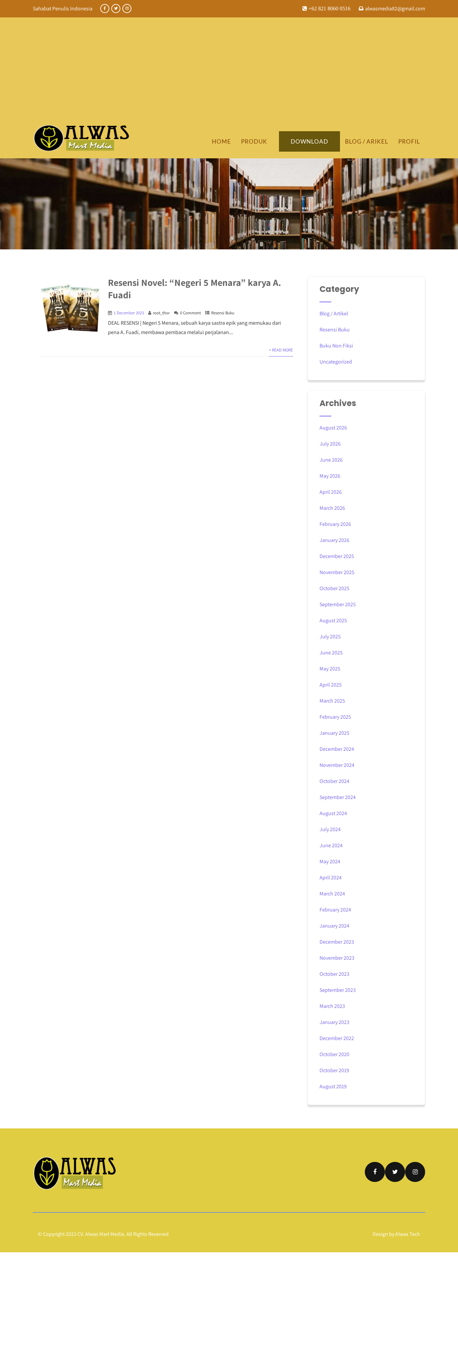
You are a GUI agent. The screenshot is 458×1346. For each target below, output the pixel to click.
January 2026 (334, 540)
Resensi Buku (222, 313)
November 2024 (337, 765)
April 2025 (331, 684)
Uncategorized (336, 361)
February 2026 (335, 524)
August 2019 (333, 1086)
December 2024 (337, 749)
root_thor (161, 313)
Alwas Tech (407, 1234)
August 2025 (333, 620)
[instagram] (126, 8)
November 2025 (337, 572)
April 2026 (331, 491)
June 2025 (331, 652)
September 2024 (338, 797)
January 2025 (334, 732)
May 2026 (330, 475)
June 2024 (331, 845)
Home (221, 141)
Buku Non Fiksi (336, 345)
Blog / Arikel (366, 141)
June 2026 (331, 459)
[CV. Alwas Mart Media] (81, 138)
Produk (254, 141)
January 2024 (334, 925)
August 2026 (333, 427)
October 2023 (334, 973)
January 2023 (334, 1022)
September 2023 (338, 990)
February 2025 (335, 716)
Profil (409, 141)
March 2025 (332, 700)
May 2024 (330, 861)
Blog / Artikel (334, 313)
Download (309, 141)
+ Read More (281, 350)
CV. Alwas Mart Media (100, 1234)
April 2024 (331, 877)
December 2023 (337, 941)
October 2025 (334, 588)
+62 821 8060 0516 (328, 8)
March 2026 (332, 507)
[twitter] (115, 8)
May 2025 (330, 668)
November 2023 (337, 957)
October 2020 (334, 1054)
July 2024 (330, 829)
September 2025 (338, 604)
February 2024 (335, 909)
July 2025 (330, 636)
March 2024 (332, 893)
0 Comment (190, 313)
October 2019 (334, 1070)
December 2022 (337, 1038)
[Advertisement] (229, 74)
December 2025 (337, 556)
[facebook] (104, 8)
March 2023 (332, 1006)
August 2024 (333, 813)
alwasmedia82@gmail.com (395, 8)
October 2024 (334, 781)
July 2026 (330, 443)
